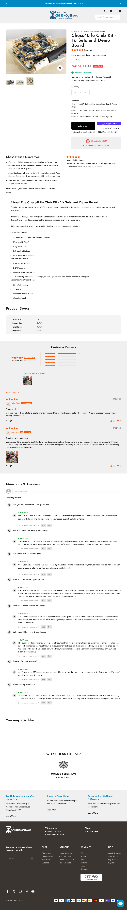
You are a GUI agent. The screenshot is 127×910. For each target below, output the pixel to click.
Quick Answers (114, 853)
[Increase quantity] (85, 92)
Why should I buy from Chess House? (29, 632)
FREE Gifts (93, 145)
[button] (77, 50)
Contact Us (113, 856)
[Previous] (6, 3)
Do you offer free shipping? (25, 661)
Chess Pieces (47, 856)
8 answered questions (80, 55)
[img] (12, 399)
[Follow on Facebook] (7, 891)
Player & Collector (67, 859)
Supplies (45, 862)
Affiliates (84, 862)
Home (73, 31)
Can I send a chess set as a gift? (27, 553)
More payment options (109, 128)
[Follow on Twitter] (14, 891)
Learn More (11, 816)
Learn (82, 866)
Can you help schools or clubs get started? (31, 504)
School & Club (65, 856)
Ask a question (99, 55)
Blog (82, 859)
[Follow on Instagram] (20, 891)
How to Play (79, 616)
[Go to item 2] (20, 83)
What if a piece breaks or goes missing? (30, 530)
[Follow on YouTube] (33, 891)
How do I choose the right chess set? (29, 579)
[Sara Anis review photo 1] (12, 457)
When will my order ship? (24, 684)
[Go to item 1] (10, 83)
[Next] (120, 3)
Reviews (84, 869)
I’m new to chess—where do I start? (29, 605)
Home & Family (65, 853)
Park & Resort (65, 862)
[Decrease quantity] (75, 92)
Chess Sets (46, 853)
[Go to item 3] (30, 81)
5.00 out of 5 (29, 357)
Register (111, 862)
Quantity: (75, 86)
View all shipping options (94, 80)
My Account (113, 859)
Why (82, 853)
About (83, 856)
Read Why (51, 809)
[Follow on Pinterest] (26, 891)
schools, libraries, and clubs (57, 515)
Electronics (46, 859)
